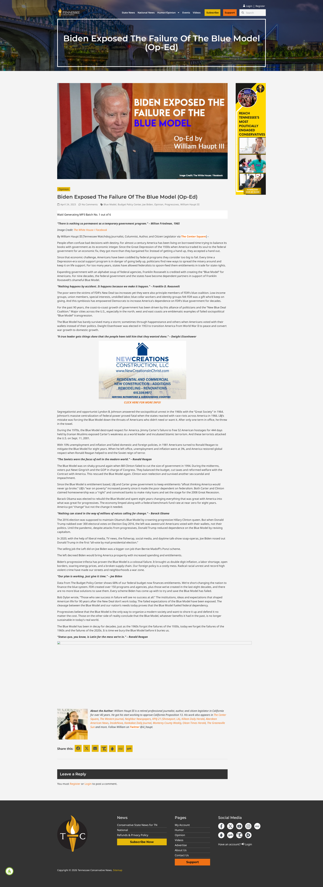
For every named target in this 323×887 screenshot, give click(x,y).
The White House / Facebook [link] (90, 230)
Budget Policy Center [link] (129, 204)
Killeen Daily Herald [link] (193, 719)
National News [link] (146, 12)
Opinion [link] (64, 189)
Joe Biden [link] (147, 204)
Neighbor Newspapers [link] (138, 719)
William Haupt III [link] (190, 204)
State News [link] (128, 12)
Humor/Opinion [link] (166, 12)
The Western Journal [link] (111, 719)
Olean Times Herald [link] (194, 723)
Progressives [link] (172, 204)
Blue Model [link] (110, 204)
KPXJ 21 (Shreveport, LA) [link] (166, 719)
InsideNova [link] (116, 723)
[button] (78, 748)
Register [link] (75, 784)
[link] (9, 871)
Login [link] (88, 784)
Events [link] (186, 12)
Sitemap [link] (117, 870)
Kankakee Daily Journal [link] (137, 723)
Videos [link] (197, 12)
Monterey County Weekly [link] (167, 723)
